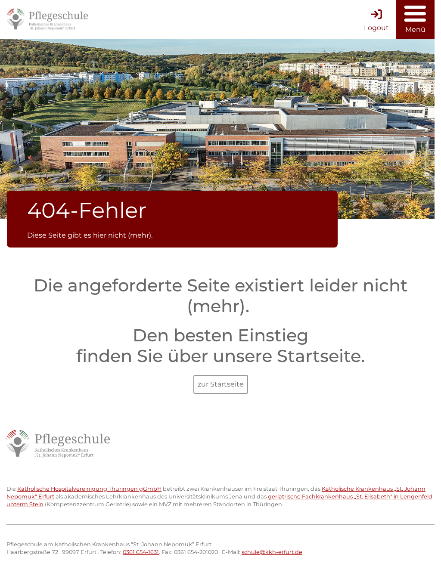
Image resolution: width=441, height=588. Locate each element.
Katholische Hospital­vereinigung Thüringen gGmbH (89, 489)
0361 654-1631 (141, 552)
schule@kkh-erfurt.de (272, 552)
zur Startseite (221, 384)
